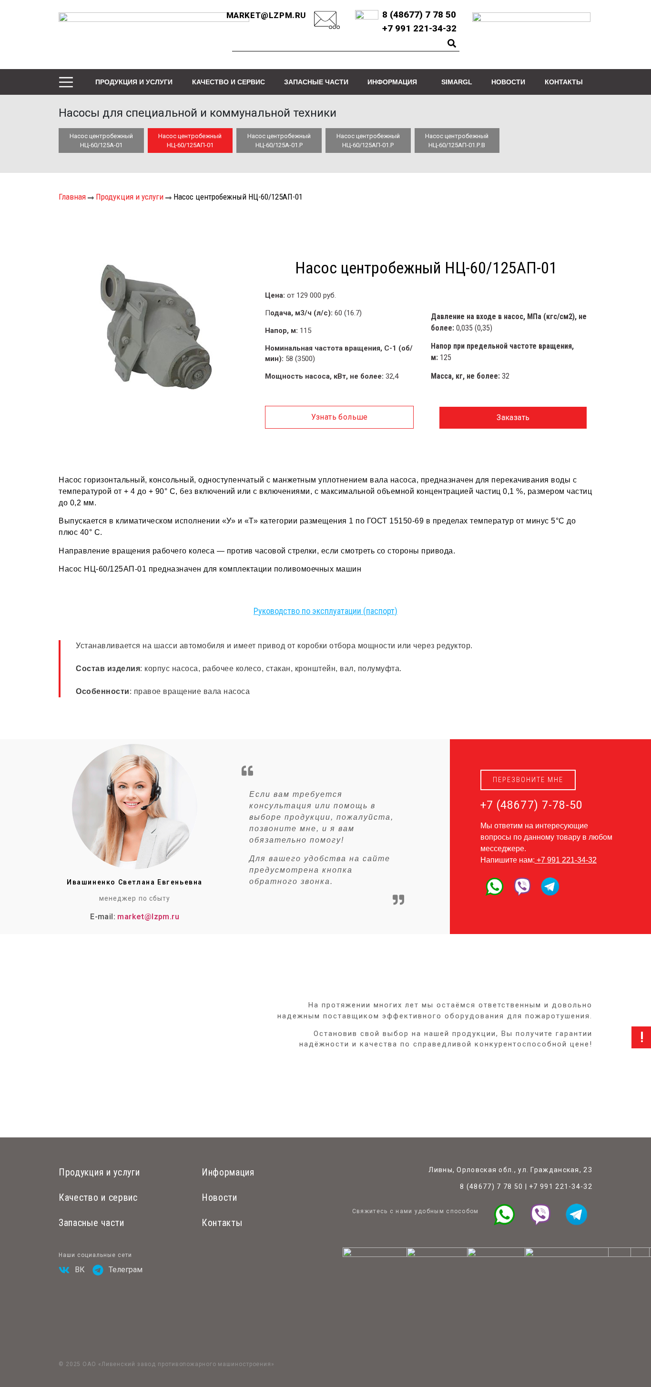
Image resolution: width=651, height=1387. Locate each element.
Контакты (564, 82)
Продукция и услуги (134, 82)
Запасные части (316, 82)
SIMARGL (456, 82)
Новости (508, 82)
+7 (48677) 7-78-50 (531, 805)
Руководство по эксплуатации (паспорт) (325, 611)
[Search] (451, 43)
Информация (392, 82)
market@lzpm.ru (266, 15)
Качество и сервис (228, 82)
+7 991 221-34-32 (567, 860)
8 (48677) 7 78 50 (491, 1186)
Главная (72, 196)
